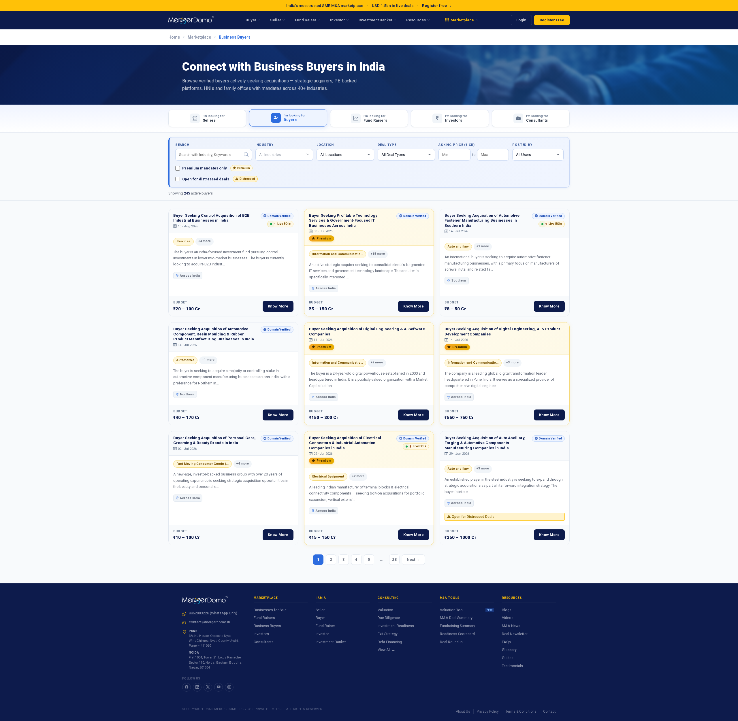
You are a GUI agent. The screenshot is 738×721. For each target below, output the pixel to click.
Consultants (264, 642)
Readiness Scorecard (457, 634)
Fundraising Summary (457, 626)
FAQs (506, 642)
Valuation (385, 610)
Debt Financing (390, 642)
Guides (507, 658)
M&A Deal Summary (456, 618)
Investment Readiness (396, 626)
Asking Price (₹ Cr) (456, 145)
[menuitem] (461, 20)
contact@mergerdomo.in (209, 622)
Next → (413, 559)
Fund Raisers (264, 618)
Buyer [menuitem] (251, 20)
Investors (261, 634)
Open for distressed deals (218, 179)
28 (394, 559)
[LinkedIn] (197, 687)
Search (182, 145)
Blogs (506, 610)
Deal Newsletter (515, 634)
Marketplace (199, 37)
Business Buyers (267, 626)
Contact (549, 711)
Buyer (320, 618)
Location (325, 145)
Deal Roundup (451, 642)
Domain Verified (276, 216)
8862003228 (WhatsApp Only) (213, 613)
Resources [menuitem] (416, 20)
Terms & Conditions (520, 711)
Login (521, 20)
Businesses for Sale (270, 610)
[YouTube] (218, 687)
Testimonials (512, 666)
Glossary (509, 650)
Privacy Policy (488, 711)
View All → (386, 650)
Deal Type (387, 145)
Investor (322, 634)
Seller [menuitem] (275, 20)
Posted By (522, 145)
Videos (507, 618)
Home (174, 37)
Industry (264, 145)
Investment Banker (331, 642)
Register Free (552, 20)
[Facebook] (186, 687)
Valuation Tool (466, 610)
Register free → (437, 5)
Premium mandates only (216, 168)
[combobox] (284, 155)
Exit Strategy (388, 634)
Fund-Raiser (325, 626)
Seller (320, 610)
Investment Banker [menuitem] (375, 20)
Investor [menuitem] (337, 20)
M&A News (511, 626)
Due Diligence (389, 618)
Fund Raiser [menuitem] (305, 20)
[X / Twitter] (208, 687)
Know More (278, 306)
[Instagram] (229, 687)
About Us (463, 711)
